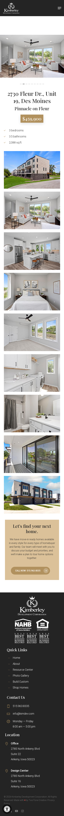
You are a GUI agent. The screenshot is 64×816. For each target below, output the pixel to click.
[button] (7, 809)
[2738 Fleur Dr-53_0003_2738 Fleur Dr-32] (32, 373)
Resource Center (23, 669)
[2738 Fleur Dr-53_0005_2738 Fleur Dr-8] (32, 210)
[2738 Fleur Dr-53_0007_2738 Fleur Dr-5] (32, 332)
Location (12, 734)
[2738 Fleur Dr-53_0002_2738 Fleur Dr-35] (32, 291)
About (16, 663)
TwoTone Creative (37, 800)
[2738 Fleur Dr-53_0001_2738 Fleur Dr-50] (32, 454)
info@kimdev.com (23, 713)
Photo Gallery (21, 675)
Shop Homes (20, 687)
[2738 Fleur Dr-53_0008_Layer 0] (32, 495)
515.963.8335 (21, 706)
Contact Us (16, 697)
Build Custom (21, 681)
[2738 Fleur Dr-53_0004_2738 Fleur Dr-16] (32, 251)
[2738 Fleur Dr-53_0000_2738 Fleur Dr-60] (32, 170)
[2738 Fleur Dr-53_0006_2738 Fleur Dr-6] (32, 413)
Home (16, 657)
